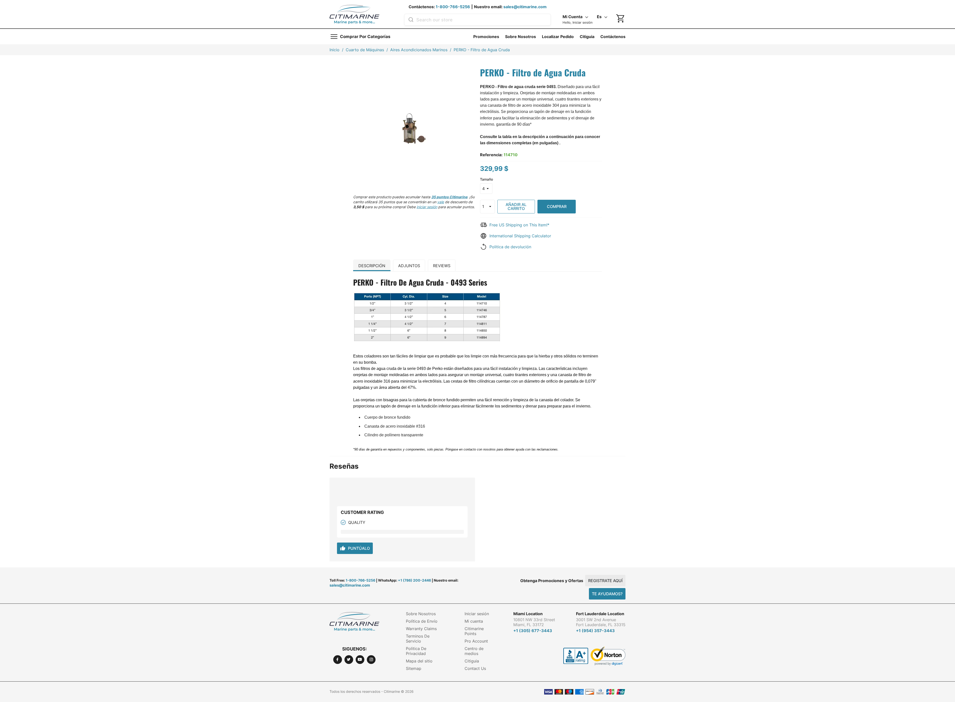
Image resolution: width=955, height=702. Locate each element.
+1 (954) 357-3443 (595, 630)
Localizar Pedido (558, 36)
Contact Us (475, 668)
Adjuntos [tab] (409, 265)
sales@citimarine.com (525, 6)
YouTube (360, 659)
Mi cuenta (474, 621)
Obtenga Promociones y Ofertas (551, 580)
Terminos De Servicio (418, 639)
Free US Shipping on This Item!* (519, 224)
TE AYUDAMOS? (607, 593)
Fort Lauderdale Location (600, 613)
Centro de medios (474, 651)
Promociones (486, 36)
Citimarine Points (474, 631)
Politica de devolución (510, 246)
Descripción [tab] (371, 265)
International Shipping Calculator (520, 235)
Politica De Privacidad (416, 651)
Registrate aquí (605, 580)
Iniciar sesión (477, 613)
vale (440, 202)
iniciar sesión (427, 207)
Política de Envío (421, 621)
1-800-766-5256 (453, 6)
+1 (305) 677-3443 (532, 630)
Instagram (371, 659)
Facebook (337, 659)
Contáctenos (612, 36)
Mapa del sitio (419, 660)
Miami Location (528, 613)
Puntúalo (355, 548)
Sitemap (413, 668)
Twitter (348, 659)
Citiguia (587, 36)
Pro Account (476, 641)
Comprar (557, 206)
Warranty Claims (421, 628)
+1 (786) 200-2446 (414, 580)
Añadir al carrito (516, 206)
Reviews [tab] (441, 265)
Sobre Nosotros (520, 36)
